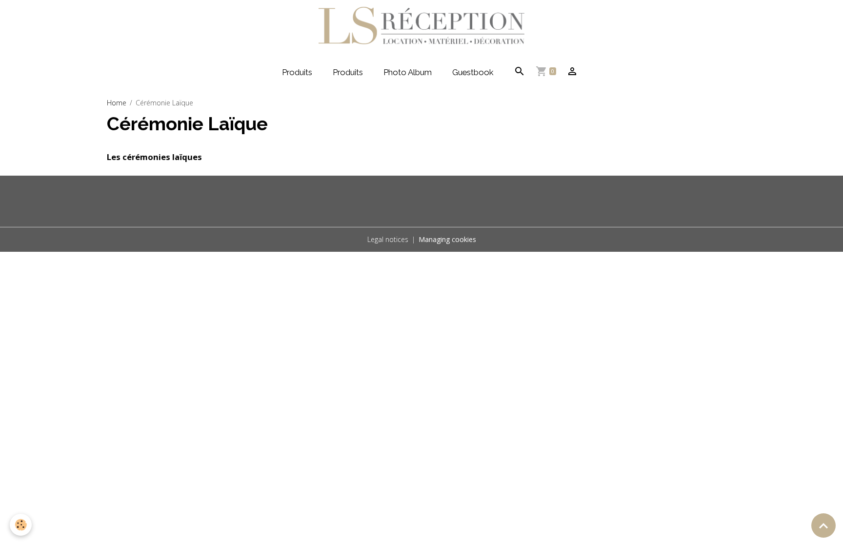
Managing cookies (447, 239)
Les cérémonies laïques (154, 156)
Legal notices (387, 239)
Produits (297, 72)
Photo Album (407, 72)
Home (116, 102)
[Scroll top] (823, 525)
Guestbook (472, 72)
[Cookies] (21, 525)
